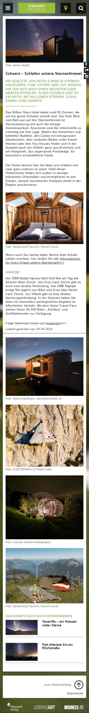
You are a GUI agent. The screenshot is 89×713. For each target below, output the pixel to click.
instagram (53, 323)
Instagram (86, 76)
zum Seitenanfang (57, 684)
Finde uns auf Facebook (86, 64)
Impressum (75, 693)
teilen (86, 70)
